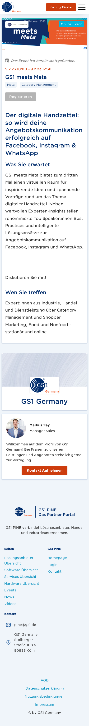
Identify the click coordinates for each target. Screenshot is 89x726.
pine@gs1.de (25, 624)
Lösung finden (61, 7)
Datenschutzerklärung (44, 688)
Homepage (57, 557)
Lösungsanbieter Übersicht (18, 560)
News (9, 597)
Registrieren (20, 97)
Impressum (44, 704)
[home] (12, 7)
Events (10, 590)
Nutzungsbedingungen (45, 696)
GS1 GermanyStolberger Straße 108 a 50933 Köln (26, 642)
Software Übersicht (21, 570)
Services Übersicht (20, 576)
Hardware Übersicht (21, 583)
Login (52, 564)
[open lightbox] (44, 34)
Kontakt (54, 571)
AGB (45, 680)
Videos (10, 603)
